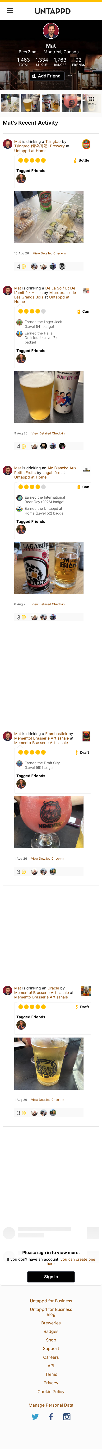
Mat (17, 141)
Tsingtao (53, 141)
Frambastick (56, 733)
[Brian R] (53, 871)
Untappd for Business (51, 1300)
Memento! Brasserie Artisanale (42, 738)
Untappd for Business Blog (51, 1312)
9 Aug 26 (21, 433)
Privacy (51, 1382)
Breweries (51, 1322)
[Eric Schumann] (43, 266)
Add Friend (49, 75)
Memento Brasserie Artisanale (41, 742)
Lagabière (51, 472)
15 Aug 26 (21, 253)
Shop (51, 1339)
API (51, 1365)
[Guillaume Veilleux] (43, 446)
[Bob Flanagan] (62, 446)
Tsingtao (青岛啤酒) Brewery (39, 146)
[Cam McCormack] (34, 266)
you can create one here (71, 1261)
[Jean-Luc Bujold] (53, 266)
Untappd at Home (30, 150)
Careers (51, 1357)
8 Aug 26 (21, 604)
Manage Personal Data (51, 1405)
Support (51, 1348)
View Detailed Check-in (49, 253)
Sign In (51, 1276)
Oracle (53, 988)
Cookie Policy (51, 1391)
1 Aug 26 (20, 858)
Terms (51, 1374)
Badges (51, 1331)
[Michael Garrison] (62, 266)
